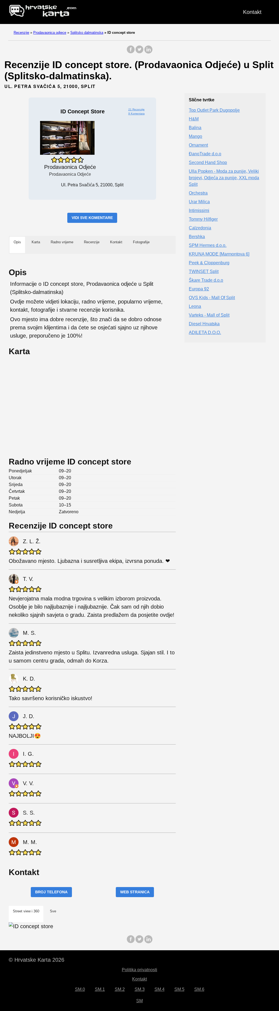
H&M (194, 119)
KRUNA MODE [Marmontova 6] (219, 254)
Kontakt (252, 12)
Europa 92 (199, 289)
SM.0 (80, 989)
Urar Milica (199, 201)
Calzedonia (200, 228)
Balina (195, 127)
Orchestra (198, 193)
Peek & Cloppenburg (209, 262)
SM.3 (140, 989)
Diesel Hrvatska (204, 323)
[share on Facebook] (130, 52)
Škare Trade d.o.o (206, 280)
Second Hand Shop (208, 162)
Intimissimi (199, 210)
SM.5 (179, 989)
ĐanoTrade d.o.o (205, 153)
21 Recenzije (136, 109)
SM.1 (100, 989)
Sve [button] (53, 911)
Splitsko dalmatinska (86, 33)
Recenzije (21, 33)
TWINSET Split (204, 271)
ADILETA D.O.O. (205, 332)
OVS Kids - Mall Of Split (212, 297)
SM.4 (159, 989)
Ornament (198, 145)
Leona (195, 306)
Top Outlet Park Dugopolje (214, 110)
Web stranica (135, 892)
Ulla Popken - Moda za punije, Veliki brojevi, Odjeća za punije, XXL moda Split (224, 178)
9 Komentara (136, 113)
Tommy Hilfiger (203, 219)
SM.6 (199, 989)
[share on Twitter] (139, 52)
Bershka (197, 236)
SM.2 (120, 989)
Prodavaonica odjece (49, 33)
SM (139, 1000)
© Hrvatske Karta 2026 (36, 960)
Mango (195, 136)
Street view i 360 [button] (26, 911)
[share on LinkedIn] (148, 52)
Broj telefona (51, 892)
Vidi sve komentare (92, 217)
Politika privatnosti (139, 969)
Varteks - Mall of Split (209, 315)
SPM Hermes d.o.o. (207, 245)
